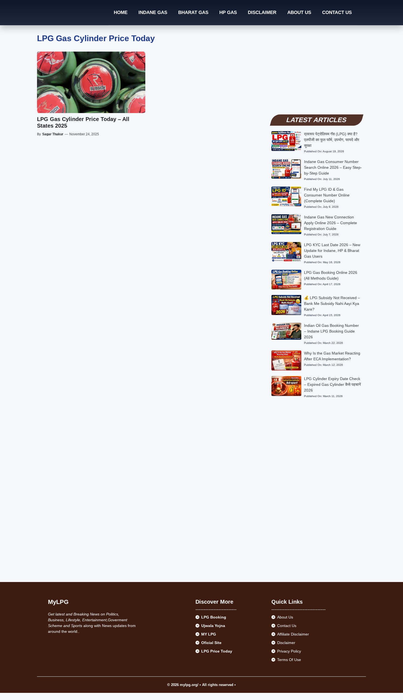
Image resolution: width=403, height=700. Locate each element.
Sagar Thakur (52, 134)
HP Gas (228, 12)
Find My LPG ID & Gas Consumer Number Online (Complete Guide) (327, 195)
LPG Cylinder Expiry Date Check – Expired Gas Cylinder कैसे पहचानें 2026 (332, 384)
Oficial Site (211, 642)
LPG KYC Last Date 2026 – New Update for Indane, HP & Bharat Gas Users (332, 250)
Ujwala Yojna (213, 625)
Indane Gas (152, 12)
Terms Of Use (289, 659)
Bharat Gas (193, 12)
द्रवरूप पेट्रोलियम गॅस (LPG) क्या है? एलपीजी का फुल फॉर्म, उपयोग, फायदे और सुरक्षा (331, 140)
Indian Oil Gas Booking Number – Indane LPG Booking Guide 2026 (331, 331)
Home (120, 12)
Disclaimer (262, 12)
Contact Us (337, 12)
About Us (299, 12)
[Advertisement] (316, 71)
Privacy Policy (289, 651)
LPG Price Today (216, 651)
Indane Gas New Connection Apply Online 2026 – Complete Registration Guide (330, 223)
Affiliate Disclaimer (293, 634)
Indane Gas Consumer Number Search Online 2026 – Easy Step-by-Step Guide (333, 167)
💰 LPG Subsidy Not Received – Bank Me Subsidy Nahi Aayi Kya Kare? (332, 303)
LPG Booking (213, 617)
